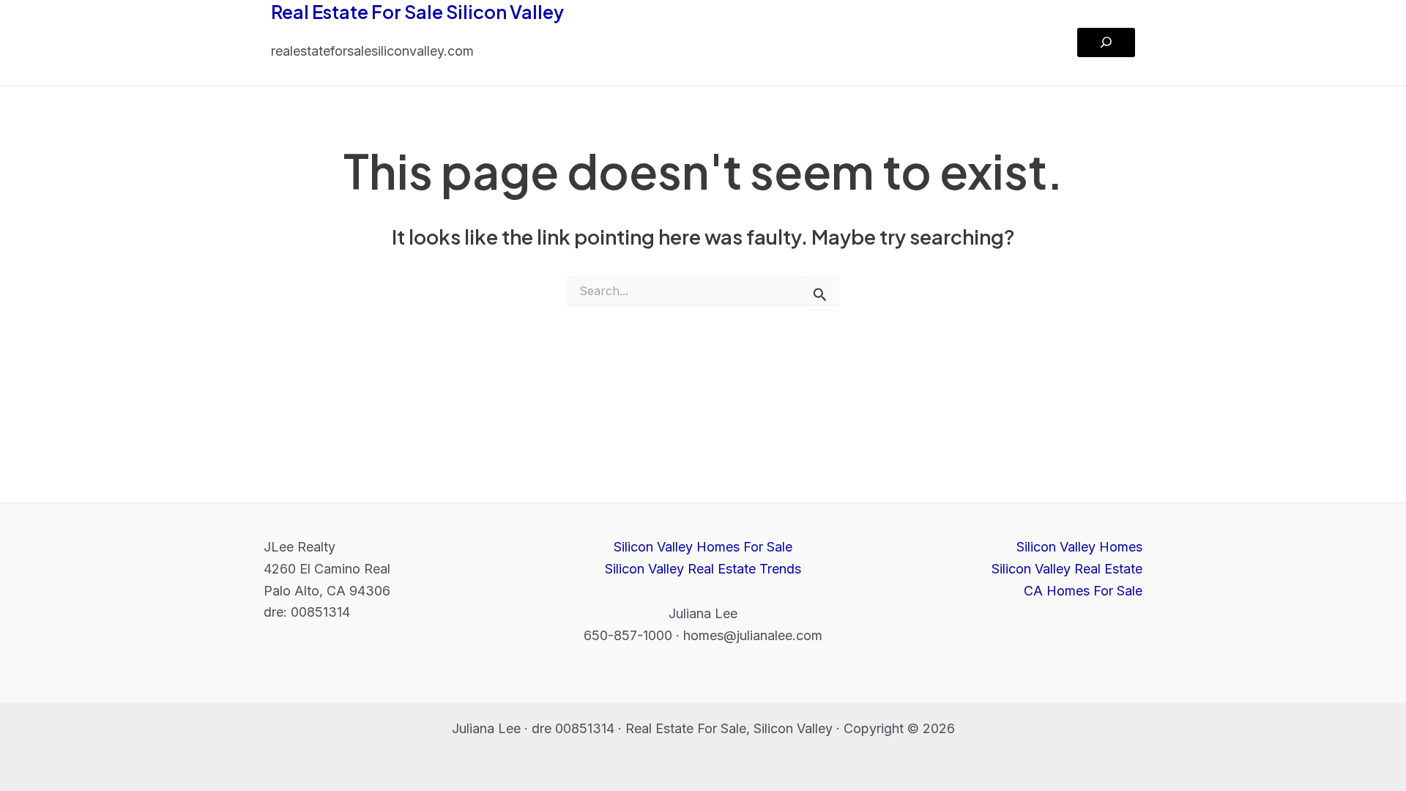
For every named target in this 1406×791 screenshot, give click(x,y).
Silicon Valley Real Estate (1067, 568)
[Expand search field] (1106, 42)
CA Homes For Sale (1083, 590)
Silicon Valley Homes (1079, 546)
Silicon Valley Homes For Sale (703, 546)
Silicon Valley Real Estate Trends (703, 568)
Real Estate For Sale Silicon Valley (417, 11)
